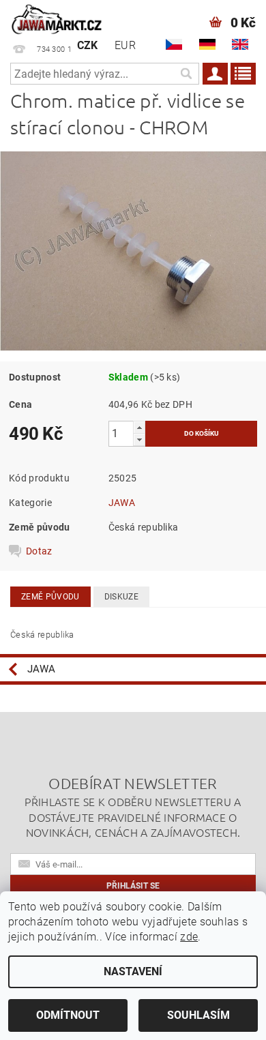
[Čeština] (174, 44)
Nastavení (133, 971)
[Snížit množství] (139, 439)
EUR (125, 45)
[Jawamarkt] (57, 17)
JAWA (121, 502)
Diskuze (121, 596)
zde (189, 936)
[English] (240, 44)
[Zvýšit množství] (139, 427)
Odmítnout (68, 1015)
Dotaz (39, 551)
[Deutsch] (207, 44)
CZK (87, 45)
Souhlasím (198, 1015)
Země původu (50, 596)
